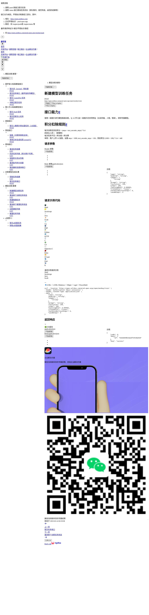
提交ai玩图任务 (15, 223)
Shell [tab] (46, 272)
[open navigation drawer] (2, 67)
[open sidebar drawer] (2, 69)
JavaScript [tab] (48, 274)
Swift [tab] (46, 278)
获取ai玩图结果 (15, 225)
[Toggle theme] (2, 44)
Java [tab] (46, 276)
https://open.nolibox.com (18, 19)
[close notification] (2, 37)
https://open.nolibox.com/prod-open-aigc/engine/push (25, 33)
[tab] (96, 206)
